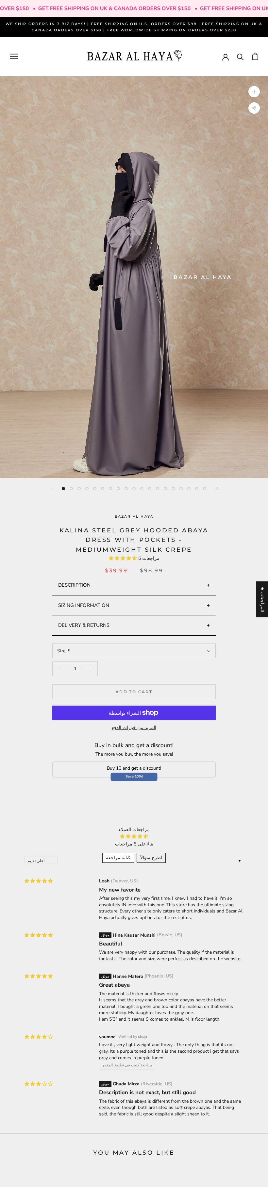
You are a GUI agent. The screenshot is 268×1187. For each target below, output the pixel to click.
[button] (123, 558)
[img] (39, 881)
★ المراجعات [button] (262, 599)
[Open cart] (255, 56)
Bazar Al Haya (134, 516)
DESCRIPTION (74, 585)
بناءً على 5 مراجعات (134, 844)
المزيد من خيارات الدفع (134, 728)
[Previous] (51, 488)
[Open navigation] (14, 56)
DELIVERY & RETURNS (83, 625)
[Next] (217, 488)
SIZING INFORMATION (83, 605)
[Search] (240, 56)
